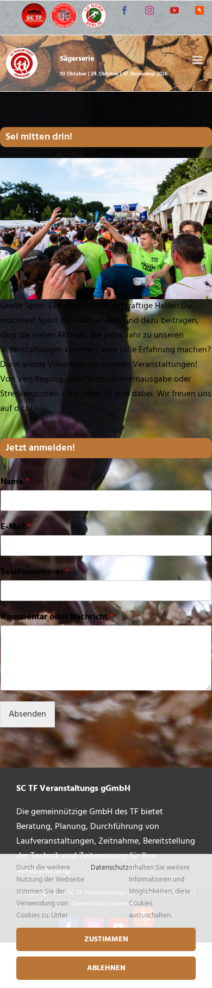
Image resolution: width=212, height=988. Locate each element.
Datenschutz (110, 867)
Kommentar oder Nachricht (57, 617)
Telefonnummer (35, 572)
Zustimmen (106, 939)
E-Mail (16, 527)
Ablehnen (106, 968)
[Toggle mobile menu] (198, 60)
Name (15, 482)
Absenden (27, 714)
